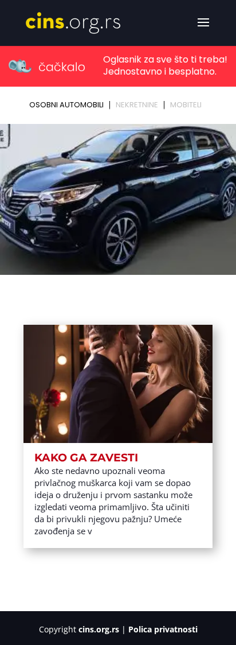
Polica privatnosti (163, 629)
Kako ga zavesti (86, 457)
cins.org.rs (98, 629)
